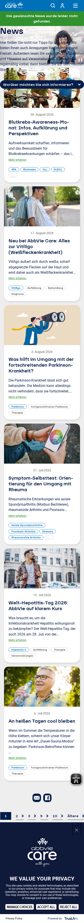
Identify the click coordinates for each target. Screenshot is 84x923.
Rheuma (47, 531)
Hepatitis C (18, 649)
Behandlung (55, 287)
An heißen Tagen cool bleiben (42, 721)
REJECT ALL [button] (68, 907)
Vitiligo (16, 287)
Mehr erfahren (17, 159)
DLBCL (58, 169)
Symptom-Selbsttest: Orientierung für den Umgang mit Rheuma (41, 483)
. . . (13, 175)
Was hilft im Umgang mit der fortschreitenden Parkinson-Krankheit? (41, 364)
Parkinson (17, 406)
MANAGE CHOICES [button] (19, 907)
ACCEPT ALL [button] (46, 907)
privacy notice (24, 888)
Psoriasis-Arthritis (23, 531)
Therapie (17, 412)
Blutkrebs (29, 169)
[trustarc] (70, 918)
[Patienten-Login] (62, 5)
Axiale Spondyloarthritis (27, 525)
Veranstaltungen (22, 655)
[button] (53, 5)
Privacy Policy (14, 918)
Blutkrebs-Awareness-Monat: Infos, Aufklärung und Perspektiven (39, 127)
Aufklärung (34, 287)
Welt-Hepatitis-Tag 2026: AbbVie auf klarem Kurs (38, 605)
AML (14, 169)
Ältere (72, 816)
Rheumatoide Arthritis (26, 537)
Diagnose (17, 293)
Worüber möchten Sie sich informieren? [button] (38, 84)
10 (55, 816)
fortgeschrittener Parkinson (49, 406)
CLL (45, 169)
